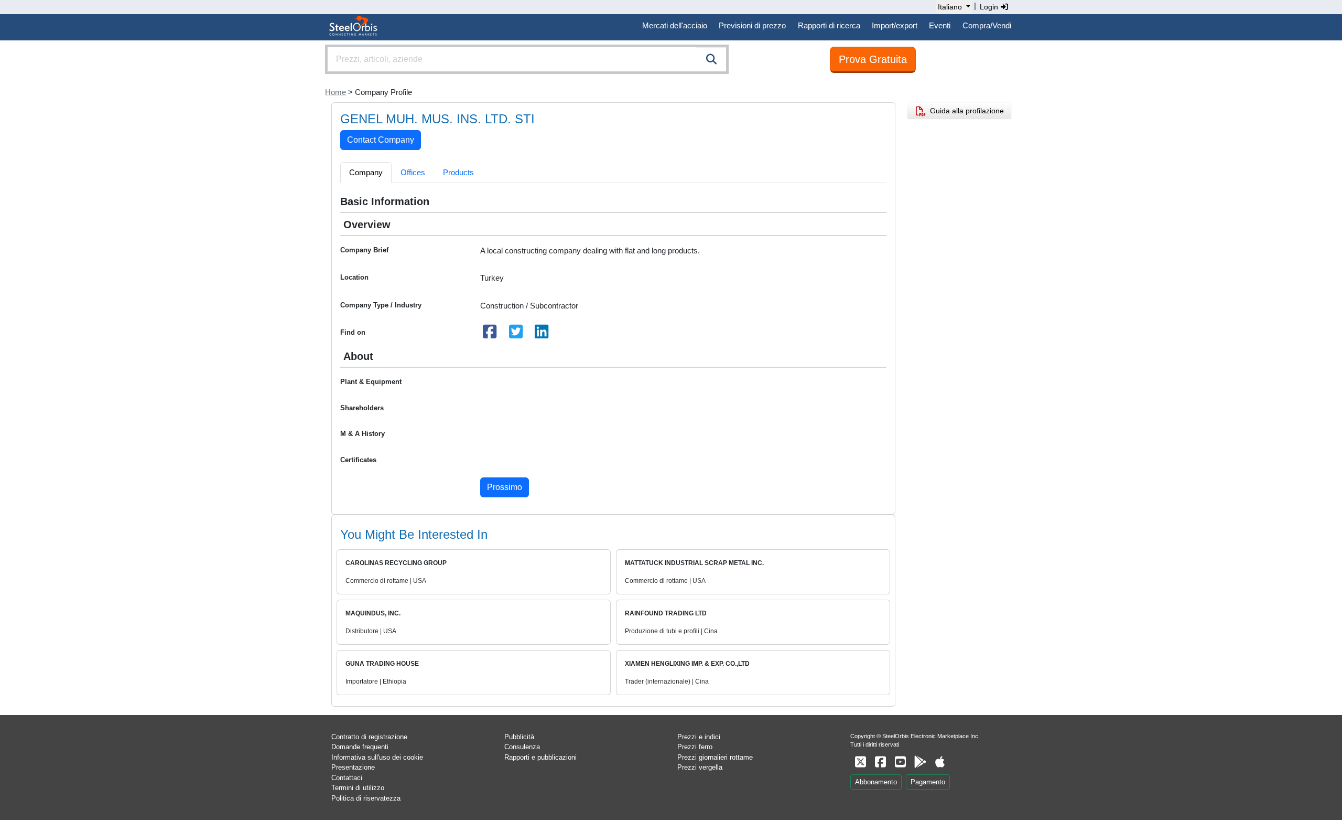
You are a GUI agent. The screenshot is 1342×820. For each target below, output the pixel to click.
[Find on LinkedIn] (542, 334)
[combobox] (527, 59)
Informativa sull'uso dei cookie (377, 757)
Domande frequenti (359, 747)
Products (458, 172)
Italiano (950, 7)
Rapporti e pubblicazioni (540, 757)
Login (990, 7)
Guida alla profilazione (965, 111)
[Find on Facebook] (490, 334)
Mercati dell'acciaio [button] (674, 25)
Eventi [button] (939, 25)
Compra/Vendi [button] (986, 25)
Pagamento (928, 782)
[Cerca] (711, 59)
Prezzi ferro (694, 747)
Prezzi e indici (698, 737)
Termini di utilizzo (357, 788)
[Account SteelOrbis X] (860, 762)
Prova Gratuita (873, 59)
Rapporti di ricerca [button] (829, 25)
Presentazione (353, 767)
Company (366, 172)
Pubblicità (519, 737)
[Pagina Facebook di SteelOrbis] (880, 762)
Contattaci (346, 778)
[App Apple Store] (940, 762)
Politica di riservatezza (366, 798)
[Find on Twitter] (516, 334)
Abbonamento (876, 782)
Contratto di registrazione (369, 737)
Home (335, 92)
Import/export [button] (894, 25)
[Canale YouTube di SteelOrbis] (900, 762)
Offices (413, 172)
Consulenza (522, 747)
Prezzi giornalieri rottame (715, 757)
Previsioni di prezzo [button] (752, 25)
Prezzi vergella (699, 767)
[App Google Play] (920, 762)
